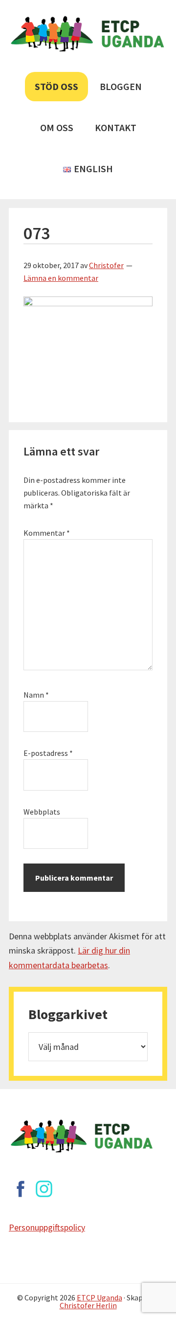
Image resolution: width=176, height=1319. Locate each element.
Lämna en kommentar (60, 278)
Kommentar (46, 533)
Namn (36, 695)
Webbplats (41, 812)
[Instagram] (44, 1189)
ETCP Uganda (99, 1297)
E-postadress (48, 753)
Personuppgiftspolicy (47, 1227)
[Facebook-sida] (20, 1189)
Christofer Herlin (88, 1305)
